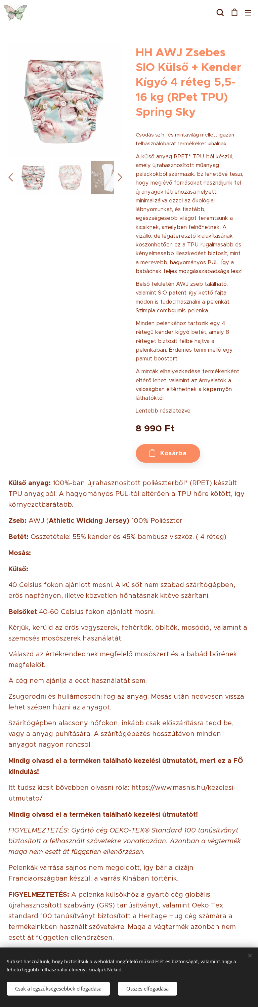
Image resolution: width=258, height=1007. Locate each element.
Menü (248, 12)
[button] (220, 12)
